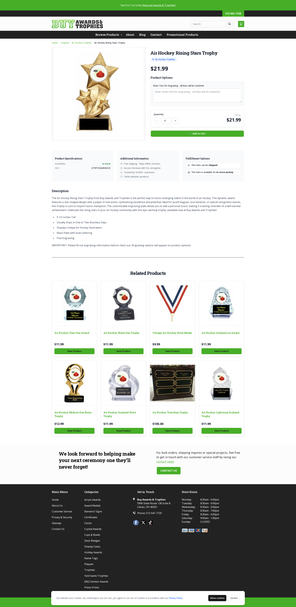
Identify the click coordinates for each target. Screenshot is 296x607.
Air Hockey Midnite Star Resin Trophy (72, 414)
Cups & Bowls (92, 535)
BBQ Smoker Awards (96, 581)
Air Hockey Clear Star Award (71, 332)
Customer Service (62, 511)
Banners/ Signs (93, 511)
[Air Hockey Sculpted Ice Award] (221, 303)
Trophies (64, 42)
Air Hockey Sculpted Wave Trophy (119, 414)
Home (55, 42)
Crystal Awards (92, 529)
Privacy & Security (62, 517)
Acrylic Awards (92, 499)
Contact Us (168, 470)
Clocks (88, 523)
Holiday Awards (93, 552)
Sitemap (56, 523)
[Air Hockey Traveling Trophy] (172, 383)
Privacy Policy (175, 598)
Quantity (159, 114)
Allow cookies (217, 598)
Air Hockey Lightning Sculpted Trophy (220, 414)
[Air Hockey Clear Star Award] (74, 303)
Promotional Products (182, 34)
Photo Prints (91, 587)
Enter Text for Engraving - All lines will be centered (178, 85)
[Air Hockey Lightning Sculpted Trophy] (221, 383)
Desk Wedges (92, 540)
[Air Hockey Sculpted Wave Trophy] (123, 383)
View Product (74, 351)
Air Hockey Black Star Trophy (121, 332)
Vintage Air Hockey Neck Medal (172, 332)
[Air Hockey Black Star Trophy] (123, 303)
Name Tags (91, 558)
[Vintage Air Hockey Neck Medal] (172, 303)
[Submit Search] (229, 24)
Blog (142, 34)
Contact (156, 34)
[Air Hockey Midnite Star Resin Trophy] (74, 383)
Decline (234, 598)
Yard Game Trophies (96, 575)
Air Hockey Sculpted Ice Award (220, 332)
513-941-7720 (233, 13)
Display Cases (92, 546)
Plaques (88, 564)
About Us (57, 505)
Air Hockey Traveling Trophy (170, 412)
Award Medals (92, 505)
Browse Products (107, 34)
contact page (165, 461)
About (130, 34)
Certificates (90, 517)
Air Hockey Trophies (82, 42)
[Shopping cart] (241, 24)
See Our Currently (148, 5)
